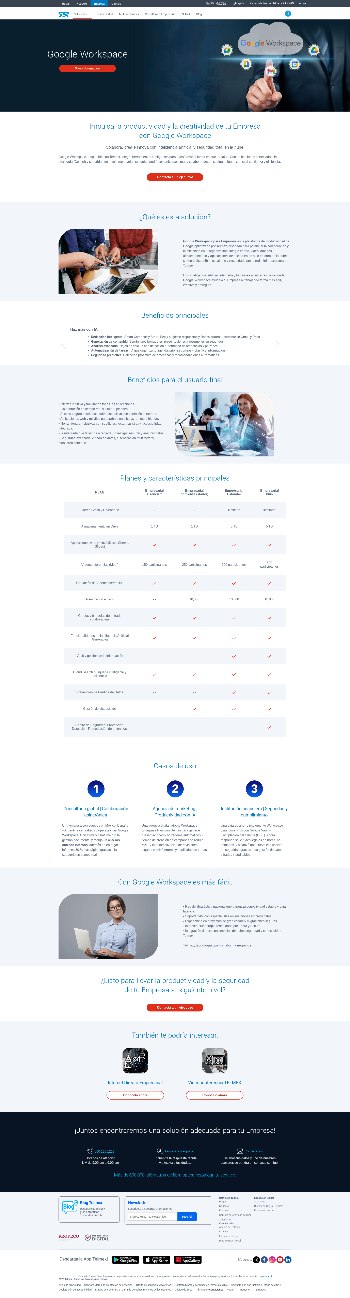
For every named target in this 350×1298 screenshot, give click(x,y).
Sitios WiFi (225, 1219)
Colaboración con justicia (245, 1284)
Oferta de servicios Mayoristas (153, 1284)
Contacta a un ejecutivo (175, 177)
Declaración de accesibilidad (75, 1289)
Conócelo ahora (135, 1095)
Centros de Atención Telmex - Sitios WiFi (272, 3)
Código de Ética (183, 1289)
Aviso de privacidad (70, 1284)
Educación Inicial (263, 1210)
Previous (63, 344)
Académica (260, 1201)
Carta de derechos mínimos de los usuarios (146, 1289)
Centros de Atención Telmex (235, 1214)
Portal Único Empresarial (160, 14)
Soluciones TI (82, 14)
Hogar (66, 3)
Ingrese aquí (265, 1276)
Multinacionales (129, 14)
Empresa (99, 3)
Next (277, 344)
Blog (199, 14)
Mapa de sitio (271, 1284)
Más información (87, 68)
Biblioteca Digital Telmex (268, 1205)
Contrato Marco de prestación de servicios (108, 1284)
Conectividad (105, 14)
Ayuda (240, 3)
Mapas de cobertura (106, 1289)
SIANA (186, 14)
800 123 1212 (104, 1151)
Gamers (116, 3)
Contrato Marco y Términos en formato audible (201, 1284)
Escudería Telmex (229, 1236)
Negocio (82, 3)
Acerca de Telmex (229, 1227)
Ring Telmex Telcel (230, 1240)
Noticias (224, 1231)
